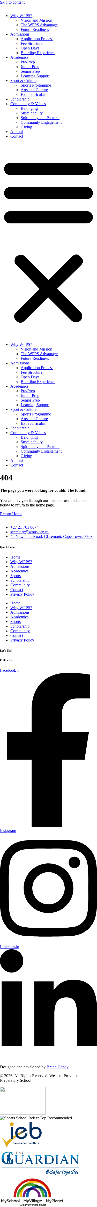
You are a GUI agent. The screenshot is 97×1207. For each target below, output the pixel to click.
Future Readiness (35, 29)
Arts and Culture (34, 90)
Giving (26, 127)
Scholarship (19, 99)
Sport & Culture (23, 80)
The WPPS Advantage (39, 25)
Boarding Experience (38, 53)
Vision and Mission (36, 20)
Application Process (37, 39)
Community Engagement (41, 122)
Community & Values (28, 104)
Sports (15, 575)
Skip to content (12, 2)
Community (20, 585)
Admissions (19, 34)
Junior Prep (30, 66)
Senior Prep (30, 71)
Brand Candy (58, 1067)
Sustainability (32, 113)
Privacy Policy (22, 594)
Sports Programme (36, 85)
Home (15, 557)
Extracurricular (33, 94)
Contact (16, 136)
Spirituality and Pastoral (40, 117)
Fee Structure (31, 43)
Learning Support (35, 76)
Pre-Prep (28, 62)
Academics (19, 57)
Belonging (29, 108)
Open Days (30, 48)
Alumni (16, 131)
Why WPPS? (21, 15)
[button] (48, 240)
